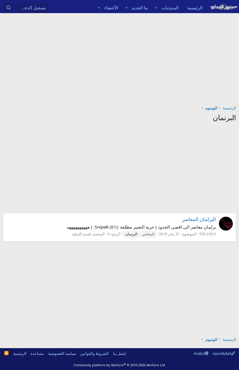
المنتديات (170, 7)
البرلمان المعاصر (199, 219)
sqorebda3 (221, 353)
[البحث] (8, 7)
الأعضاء (111, 7)
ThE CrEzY (207, 233)
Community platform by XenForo (119, 365)
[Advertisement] (119, 57)
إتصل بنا (119, 353)
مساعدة (37, 353)
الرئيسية (195, 7)
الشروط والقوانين (94, 353)
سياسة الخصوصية (62, 353)
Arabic (199, 353)
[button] (156, 7)
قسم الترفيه (81, 233)
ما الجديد (139, 7)
